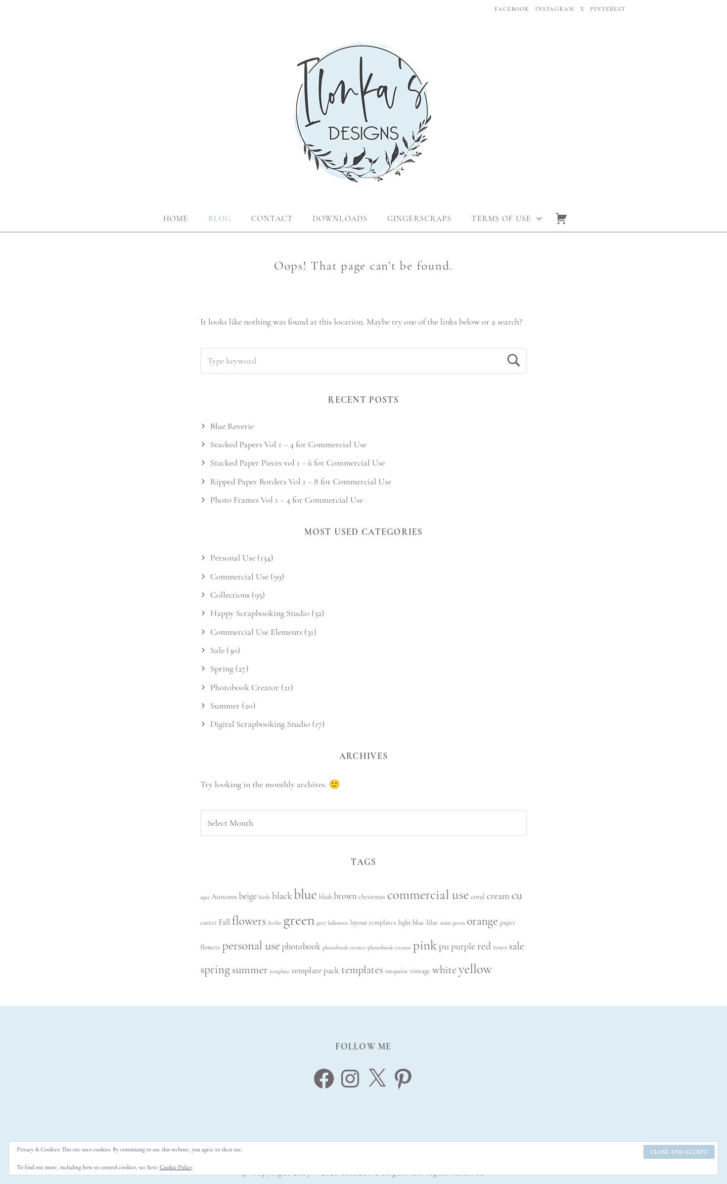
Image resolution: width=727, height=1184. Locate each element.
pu (444, 946)
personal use (251, 945)
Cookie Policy (176, 1167)
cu (516, 895)
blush (325, 897)
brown (345, 896)
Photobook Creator (244, 687)
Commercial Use (239, 576)
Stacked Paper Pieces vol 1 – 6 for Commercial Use (297, 462)
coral (478, 897)
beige (248, 896)
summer (250, 970)
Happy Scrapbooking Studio (260, 613)
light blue (411, 922)
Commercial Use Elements (256, 631)
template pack (315, 970)
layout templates (373, 922)
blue (305, 894)
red (484, 946)
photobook (301, 946)
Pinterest (608, 8)
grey (321, 922)
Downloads (340, 219)
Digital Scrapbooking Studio (260, 723)
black (282, 895)
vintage (420, 971)
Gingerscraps (419, 219)
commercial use (428, 894)
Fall (224, 922)
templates (362, 969)
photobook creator (389, 947)
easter (208, 922)
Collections (230, 594)
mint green (452, 922)
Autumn (224, 896)
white (444, 970)
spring (215, 969)
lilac (432, 922)
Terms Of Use (501, 219)
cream (498, 896)
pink (425, 945)
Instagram (554, 8)
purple (463, 946)
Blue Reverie (232, 426)
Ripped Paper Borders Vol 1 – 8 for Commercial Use (300, 481)
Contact (272, 219)
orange (482, 921)
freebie (274, 923)
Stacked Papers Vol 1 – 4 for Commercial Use (288, 444)
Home (175, 219)
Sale (217, 650)
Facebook (512, 8)
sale (516, 946)
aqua (204, 897)
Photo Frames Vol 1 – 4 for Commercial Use (286, 499)
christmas (372, 897)
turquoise (396, 971)
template (280, 971)
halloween (338, 923)
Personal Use (232, 557)
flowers (249, 920)
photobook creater (343, 947)
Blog (219, 219)
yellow (475, 969)
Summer (225, 705)
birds (264, 897)
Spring (221, 668)
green (299, 920)
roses (500, 947)
